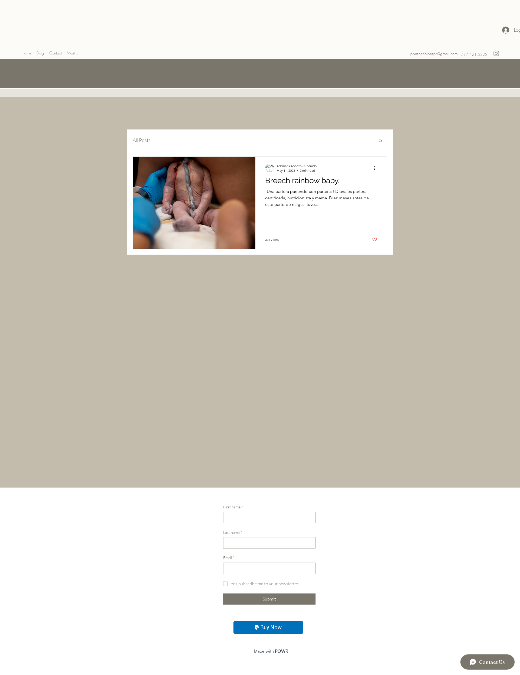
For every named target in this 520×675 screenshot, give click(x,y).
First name (233, 507)
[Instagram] (496, 53)
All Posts (142, 140)
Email (229, 557)
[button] (380, 141)
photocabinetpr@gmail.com (434, 53)
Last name (232, 532)
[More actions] (376, 168)
